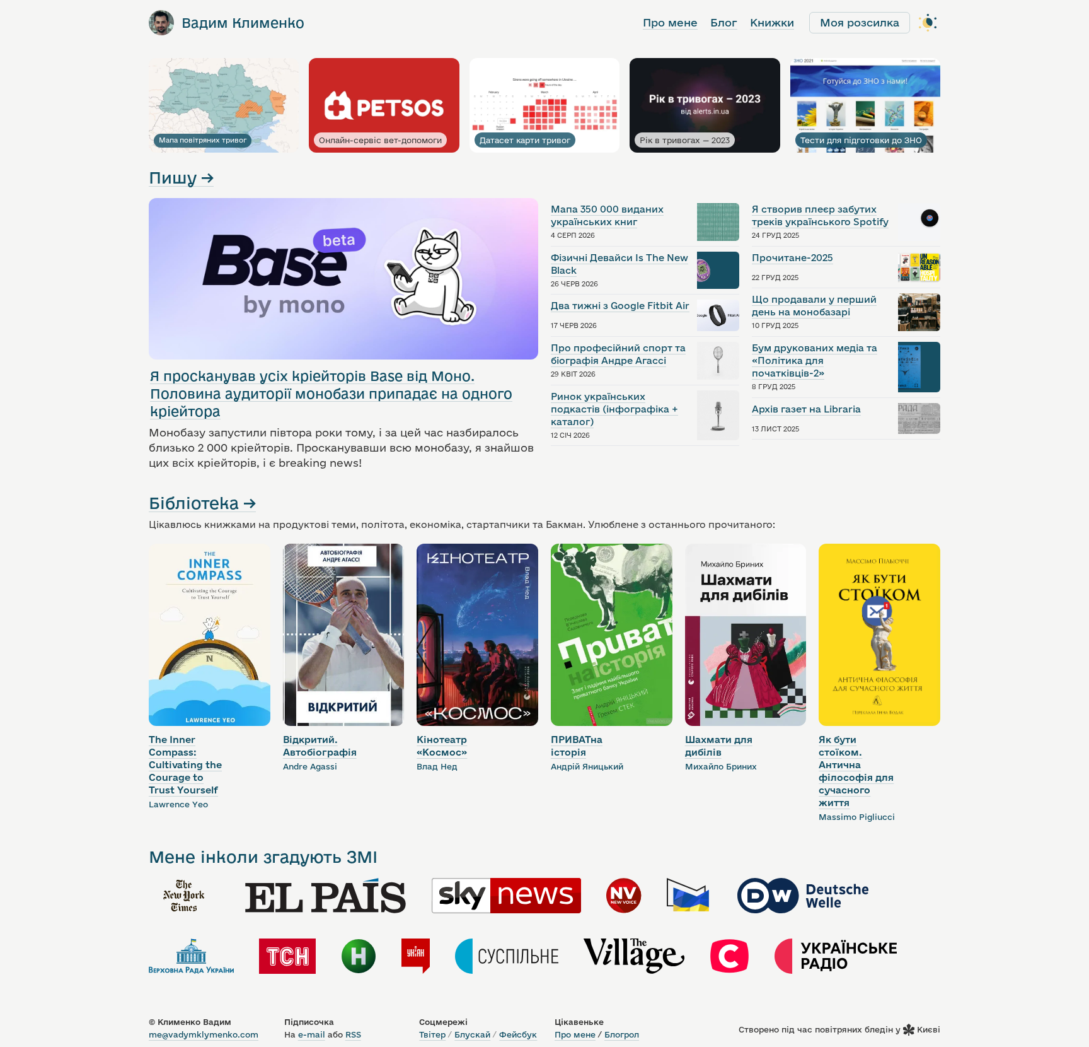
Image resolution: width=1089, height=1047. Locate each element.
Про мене (670, 22)
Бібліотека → (202, 503)
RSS (353, 1034)
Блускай (472, 1034)
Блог (723, 22)
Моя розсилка (859, 22)
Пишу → (181, 177)
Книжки (772, 22)
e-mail (311, 1034)
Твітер (432, 1034)
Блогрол (621, 1034)
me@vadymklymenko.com (203, 1034)
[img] (184, 895)
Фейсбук (518, 1034)
